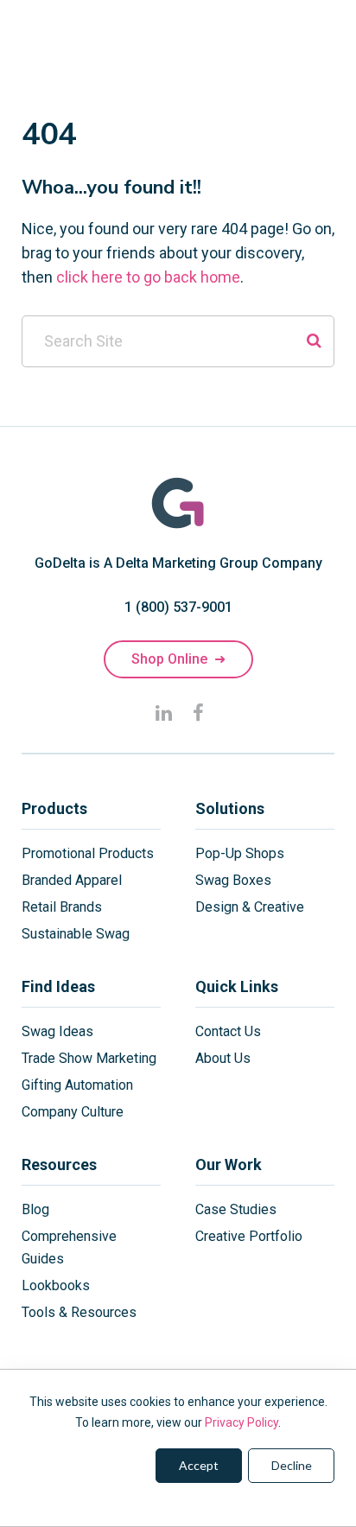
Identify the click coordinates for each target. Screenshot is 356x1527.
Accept (199, 1465)
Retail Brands (62, 907)
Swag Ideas (57, 1031)
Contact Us (228, 1031)
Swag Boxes (233, 880)
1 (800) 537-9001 (178, 607)
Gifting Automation (77, 1085)
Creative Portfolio (248, 1236)
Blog (35, 1209)
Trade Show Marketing (89, 1058)
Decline (291, 1465)
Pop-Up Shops (239, 853)
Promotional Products (88, 853)
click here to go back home (148, 277)
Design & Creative (249, 907)
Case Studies (236, 1209)
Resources (59, 1164)
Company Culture (73, 1112)
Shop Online (178, 659)
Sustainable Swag (76, 934)
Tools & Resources (79, 1312)
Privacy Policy (241, 1422)
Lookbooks (56, 1285)
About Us (223, 1058)
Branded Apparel (72, 880)
